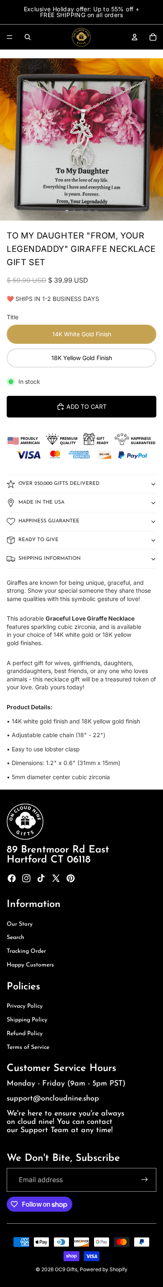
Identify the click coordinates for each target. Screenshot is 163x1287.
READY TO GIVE (38, 539)
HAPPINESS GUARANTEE (48, 521)
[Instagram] (26, 878)
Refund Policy (25, 1034)
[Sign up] (145, 1180)
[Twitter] (56, 878)
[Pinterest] (71, 878)
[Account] (134, 37)
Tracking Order (26, 951)
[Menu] (9, 37)
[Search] (27, 37)
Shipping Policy (27, 1020)
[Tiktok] (41, 878)
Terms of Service (28, 1047)
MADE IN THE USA (41, 502)
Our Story (20, 924)
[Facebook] (12, 878)
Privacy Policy (25, 1006)
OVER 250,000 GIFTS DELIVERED (58, 483)
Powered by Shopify (103, 1269)
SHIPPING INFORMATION (49, 558)
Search (15, 937)
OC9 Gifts (66, 1269)
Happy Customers (30, 965)
